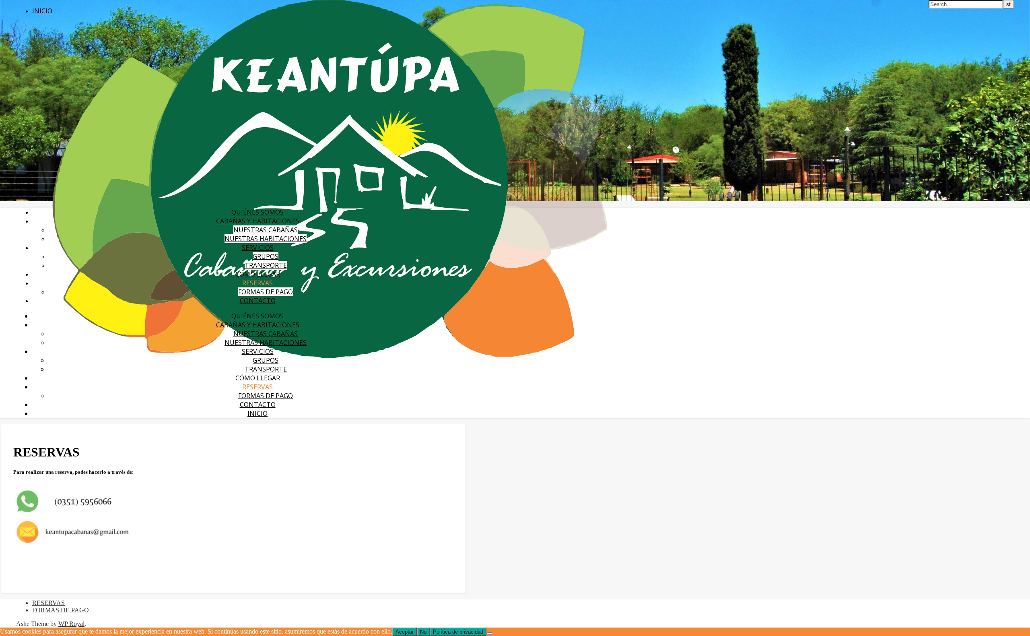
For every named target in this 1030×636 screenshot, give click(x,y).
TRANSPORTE (266, 265)
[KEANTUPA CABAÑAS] (329, 356)
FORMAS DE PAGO (265, 291)
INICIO (42, 10)
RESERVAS (257, 283)
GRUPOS (265, 256)
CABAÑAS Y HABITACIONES (257, 221)
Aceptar (405, 632)
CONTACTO (258, 300)
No (423, 632)
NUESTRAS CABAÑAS (265, 229)
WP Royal (71, 623)
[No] (489, 633)
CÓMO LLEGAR (257, 274)
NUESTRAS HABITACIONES (266, 238)
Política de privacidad (458, 632)
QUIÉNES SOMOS (257, 212)
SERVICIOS (258, 247)
